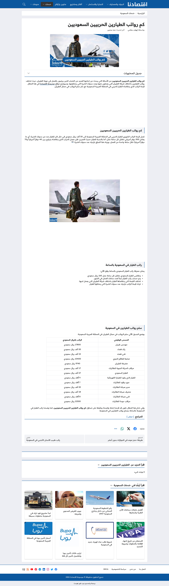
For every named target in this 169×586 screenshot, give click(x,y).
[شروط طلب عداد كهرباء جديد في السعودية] (100, 540)
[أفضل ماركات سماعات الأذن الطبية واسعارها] (131, 505)
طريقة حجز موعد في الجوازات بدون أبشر (125, 440)
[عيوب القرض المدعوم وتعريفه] (69, 505)
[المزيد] (115, 429)
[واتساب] (122, 429)
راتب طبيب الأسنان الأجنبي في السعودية (43, 440)
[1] (72, 141)
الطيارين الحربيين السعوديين (115, 464)
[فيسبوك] (135, 429)
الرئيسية (141, 13)
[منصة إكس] (128, 429)
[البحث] (24, 4)
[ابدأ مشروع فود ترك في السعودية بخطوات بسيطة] (38, 505)
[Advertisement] (84, 106)
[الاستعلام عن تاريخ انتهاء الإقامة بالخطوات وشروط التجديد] (131, 540)
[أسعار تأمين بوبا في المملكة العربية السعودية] (38, 540)
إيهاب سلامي (133, 30)
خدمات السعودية (127, 13)
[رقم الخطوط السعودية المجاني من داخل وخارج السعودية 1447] (100, 505)
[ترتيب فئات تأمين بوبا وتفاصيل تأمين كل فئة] (69, 540)
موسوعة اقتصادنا (47, 84)
